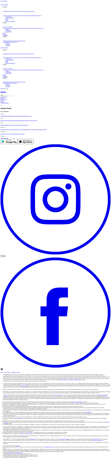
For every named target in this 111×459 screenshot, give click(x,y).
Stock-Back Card (11, 125)
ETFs (7, 20)
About (2, 138)
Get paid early (8, 31)
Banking (7, 29)
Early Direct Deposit (19, 125)
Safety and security (4, 133)
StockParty (8, 45)
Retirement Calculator (30, 129)
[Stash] (55, 3)
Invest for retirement (10, 17)
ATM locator (25, 125)
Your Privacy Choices (15, 372)
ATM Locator (8, 30)
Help (24, 133)
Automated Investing (14, 120)
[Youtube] (2, 370)
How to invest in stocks (21, 129)
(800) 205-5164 (19, 452)
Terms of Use (22, 433)
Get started (5, 4)
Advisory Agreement (63, 379)
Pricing (4, 34)
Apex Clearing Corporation (64, 439)
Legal (2, 372)
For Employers (29, 116)
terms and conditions (18, 418)
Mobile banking (4, 125)
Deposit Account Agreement (75, 379)
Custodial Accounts (22, 116)
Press (7, 138)
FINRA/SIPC (32, 439)
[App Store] (26, 143)
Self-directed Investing (5, 120)
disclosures (17, 445)
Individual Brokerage (5, 116)
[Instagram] (55, 254)
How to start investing (11, 129)
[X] (2, 256)
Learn (4, 33)
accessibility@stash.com (50, 446)
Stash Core (15, 133)
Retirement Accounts (13, 116)
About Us (8, 43)
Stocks (7, 19)
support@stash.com (10, 452)
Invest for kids (8, 16)
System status (20, 133)
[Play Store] (9, 143)
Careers (4, 138)
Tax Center (8, 44)
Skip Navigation (4, 1)
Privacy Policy (7, 372)
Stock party (25, 120)
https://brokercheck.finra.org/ (97, 440)
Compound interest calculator (40, 129)
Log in (2, 4)
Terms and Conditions (24, 385)
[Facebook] (55, 367)
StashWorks (5, 35)
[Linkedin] (4, 256)
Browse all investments (10, 21)
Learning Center (4, 129)
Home (2, 88)
